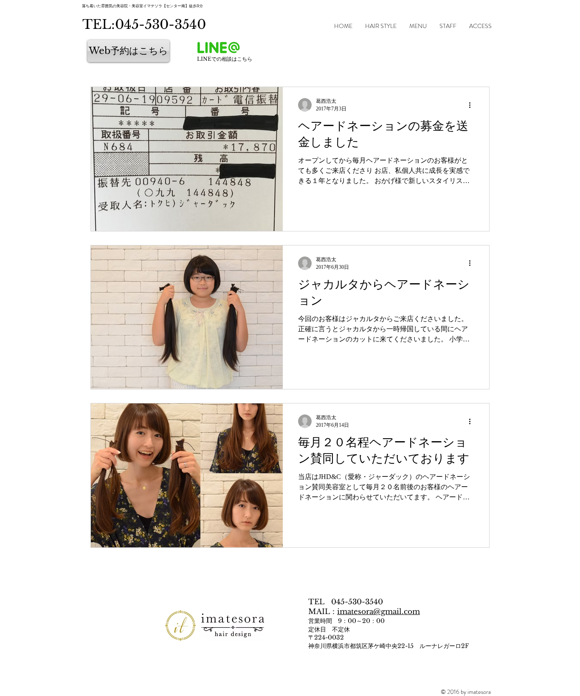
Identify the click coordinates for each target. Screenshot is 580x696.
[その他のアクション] (472, 105)
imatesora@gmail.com (378, 611)
